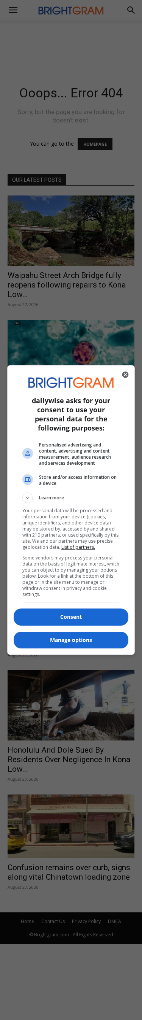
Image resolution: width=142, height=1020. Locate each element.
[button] (71, 498)
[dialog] (71, 510)
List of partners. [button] (78, 547)
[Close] (125, 374)
